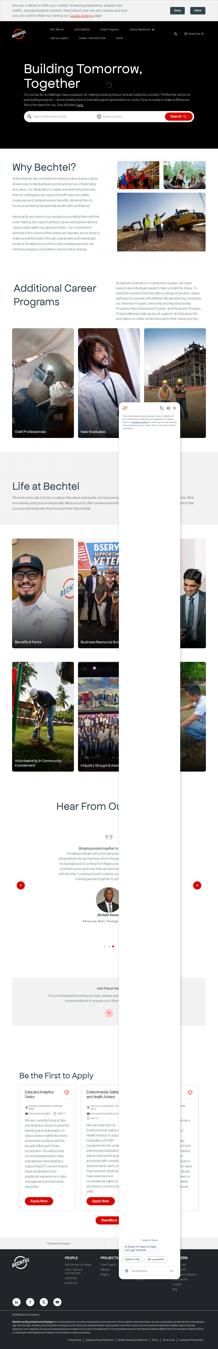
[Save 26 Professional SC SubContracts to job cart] (190, 1092)
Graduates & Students (184, 1274)
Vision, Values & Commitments (73, 1271)
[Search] (176, 34)
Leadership (71, 1278)
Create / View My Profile (92, 38)
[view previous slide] (21, 885)
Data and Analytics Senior (39, 1094)
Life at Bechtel (180, 1279)
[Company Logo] (19, 34)
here (80, 105)
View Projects (108, 1264)
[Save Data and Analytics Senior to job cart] (67, 1092)
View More (109, 1220)
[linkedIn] (16, 1302)
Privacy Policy (74, 1340)
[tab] (105, 946)
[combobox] (59, 117)
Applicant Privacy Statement (100, 1340)
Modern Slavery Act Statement (133, 1340)
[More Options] (127, 1271)
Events (119, 38)
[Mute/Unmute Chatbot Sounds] (168, 407)
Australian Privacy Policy (191, 1340)
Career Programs (109, 29)
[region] (149, 839)
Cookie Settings (81, 15)
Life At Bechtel (82, 29)
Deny (177, 10)
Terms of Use (168, 1340)
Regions (105, 1274)
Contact (176, 1284)
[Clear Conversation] (161, 408)
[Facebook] (30, 1302)
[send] (172, 1271)
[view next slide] (197, 885)
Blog (174, 1289)
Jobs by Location (59, 38)
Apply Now (39, 1201)
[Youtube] (57, 1302)
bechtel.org (71, 1283)
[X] (44, 1302)
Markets (105, 1269)
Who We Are (57, 29)
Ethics (140, 1279)
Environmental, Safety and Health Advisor (103, 1094)
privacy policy (140, 422)
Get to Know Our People (78, 1264)
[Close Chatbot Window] (174, 408)
